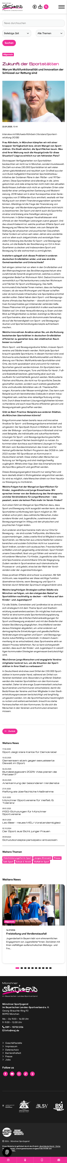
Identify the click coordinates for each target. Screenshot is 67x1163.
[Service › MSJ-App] (42, 1160)
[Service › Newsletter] (58, 1160)
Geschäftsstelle (13, 1043)
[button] (17, 968)
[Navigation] (61, 7)
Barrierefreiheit (13, 1053)
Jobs (8, 1059)
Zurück (11, 731)
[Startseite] (12, 7)
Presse (8, 1056)
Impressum (11, 1046)
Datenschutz (12, 1049)
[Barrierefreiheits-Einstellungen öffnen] (35, 7)
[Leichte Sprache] (40, 7)
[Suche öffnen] (46, 6)
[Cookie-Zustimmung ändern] (7, 1152)
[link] (33, 923)
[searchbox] (33, 23)
